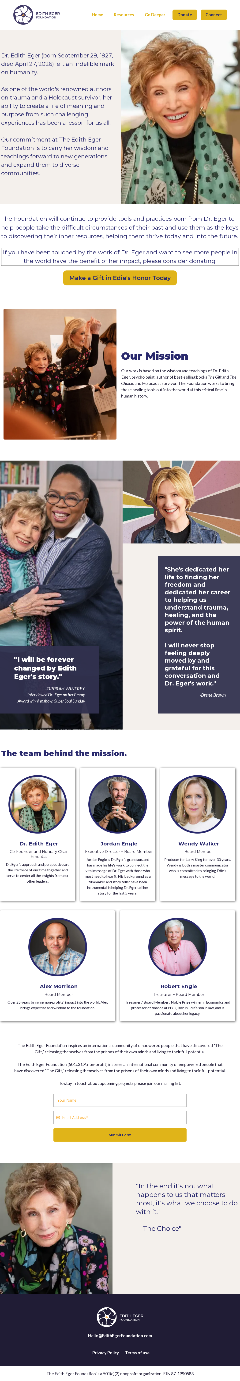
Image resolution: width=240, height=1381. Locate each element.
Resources (124, 14)
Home (97, 14)
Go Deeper (155, 14)
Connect (214, 14)
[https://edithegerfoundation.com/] (36, 15)
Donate (184, 14)
